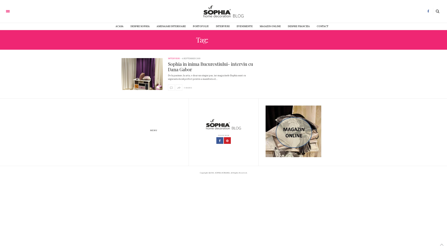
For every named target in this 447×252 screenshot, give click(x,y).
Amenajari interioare (171, 26)
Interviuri (223, 26)
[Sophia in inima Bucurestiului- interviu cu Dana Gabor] (142, 74)
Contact (322, 26)
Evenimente (245, 26)
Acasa (119, 26)
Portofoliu (201, 26)
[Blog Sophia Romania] (24, 11)
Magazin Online (270, 26)
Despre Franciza (299, 26)
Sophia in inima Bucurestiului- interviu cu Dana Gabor (210, 66)
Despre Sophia (140, 26)
